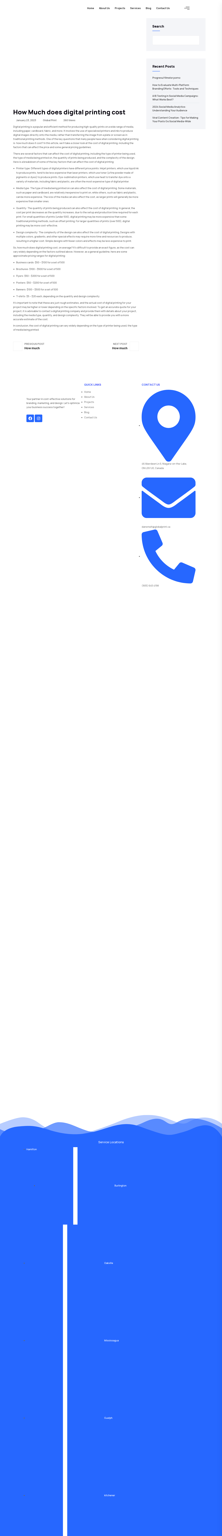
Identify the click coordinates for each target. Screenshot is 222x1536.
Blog (148, 8)
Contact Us (163, 8)
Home (90, 8)
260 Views (69, 120)
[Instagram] (38, 418)
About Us (104, 8)
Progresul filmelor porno (166, 77)
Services (135, 8)
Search (158, 26)
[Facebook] (30, 418)
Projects (120, 8)
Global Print (49, 120)
